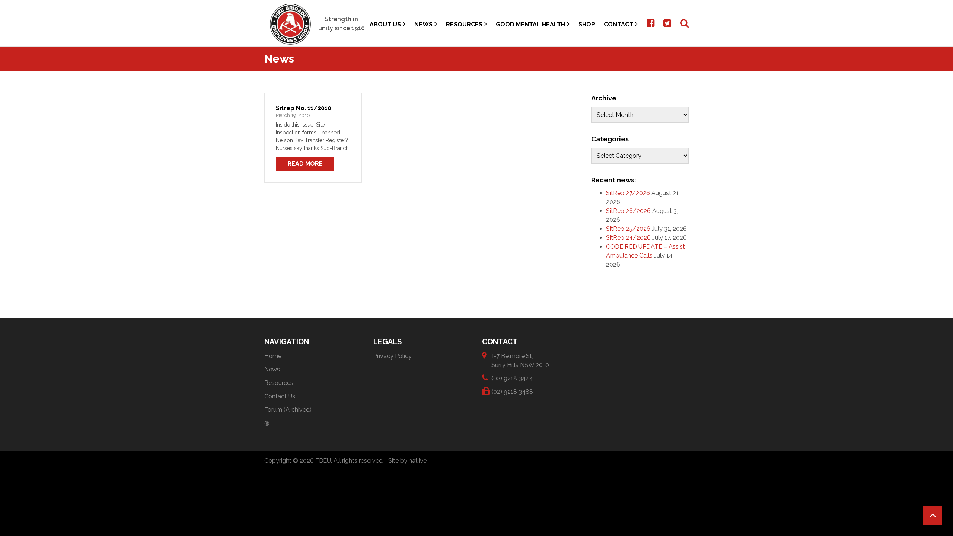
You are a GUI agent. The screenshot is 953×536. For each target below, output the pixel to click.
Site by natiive (407, 460)
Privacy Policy (392, 356)
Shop (587, 24)
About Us (385, 24)
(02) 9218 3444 (512, 378)
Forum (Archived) (288, 409)
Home (272, 356)
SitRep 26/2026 (628, 210)
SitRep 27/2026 (628, 193)
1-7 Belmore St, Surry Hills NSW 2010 (520, 360)
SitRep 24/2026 (628, 237)
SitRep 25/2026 (628, 228)
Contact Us (279, 396)
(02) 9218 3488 (512, 391)
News (423, 24)
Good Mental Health (530, 24)
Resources (464, 24)
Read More (305, 163)
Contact (618, 24)
